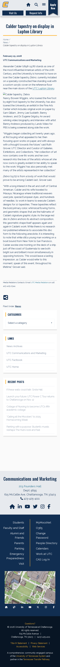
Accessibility (22, 646)
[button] (36, 4)
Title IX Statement (18, 643)
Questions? (30, 623)
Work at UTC (44, 553)
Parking (19, 548)
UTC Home (13, 366)
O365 (39, 527)
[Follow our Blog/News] (14, 607)
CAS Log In (43, 559)
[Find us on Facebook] (53, 607)
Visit (21, 563)
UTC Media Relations (40, 282)
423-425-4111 (32, 498)
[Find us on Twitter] (35, 507)
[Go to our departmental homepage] (12, 507)
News (18, 306)
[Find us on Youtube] (30, 607)
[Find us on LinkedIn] (20, 507)
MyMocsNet (43, 522)
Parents (19, 543)
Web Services (38, 646)
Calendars (42, 548)
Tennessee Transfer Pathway (36, 659)
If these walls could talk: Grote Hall (25, 389)
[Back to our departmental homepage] (6, 607)
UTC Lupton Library (43, 88)
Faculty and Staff (13, 527)
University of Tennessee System (31, 656)
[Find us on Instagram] (42, 507)
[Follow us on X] (38, 607)
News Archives (14, 346)
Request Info (36, 13)
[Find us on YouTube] (28, 507)
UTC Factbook (14, 360)
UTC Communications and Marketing (26, 353)
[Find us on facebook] (48, 507)
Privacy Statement (39, 643)
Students (18, 522)
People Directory (46, 543)
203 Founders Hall (30, 486)
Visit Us (13, 13)
